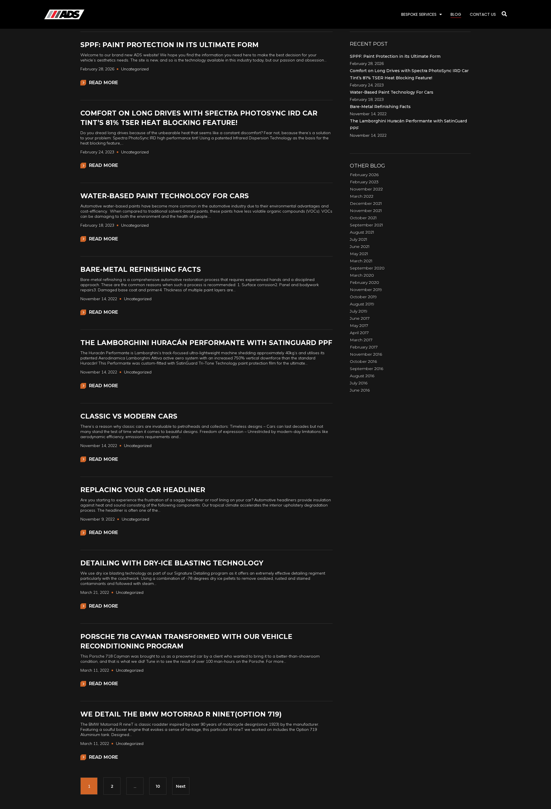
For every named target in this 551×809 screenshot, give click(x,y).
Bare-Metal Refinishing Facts (140, 269)
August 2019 (362, 304)
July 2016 (358, 383)
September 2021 (366, 225)
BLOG (456, 14)
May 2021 (359, 253)
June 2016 (360, 390)
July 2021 (358, 239)
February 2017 (364, 347)
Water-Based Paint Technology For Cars (164, 196)
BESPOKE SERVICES (418, 14)
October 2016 (363, 361)
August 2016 (362, 375)
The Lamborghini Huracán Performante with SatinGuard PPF (206, 343)
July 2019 (358, 311)
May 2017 (359, 325)
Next (181, 786)
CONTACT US (483, 14)
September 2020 (367, 268)
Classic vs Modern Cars (128, 416)
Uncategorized (135, 69)
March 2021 (361, 260)
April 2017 (359, 332)
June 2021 (360, 246)
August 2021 (362, 232)
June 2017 (360, 318)
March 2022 (361, 196)
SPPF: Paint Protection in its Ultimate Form (169, 45)
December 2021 (366, 203)
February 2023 (364, 181)
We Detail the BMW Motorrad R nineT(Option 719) (181, 714)
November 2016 (366, 354)
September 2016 (366, 368)
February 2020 (364, 282)
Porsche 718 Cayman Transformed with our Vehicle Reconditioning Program (186, 641)
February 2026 (364, 174)
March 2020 (362, 275)
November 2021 (366, 210)
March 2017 (361, 339)
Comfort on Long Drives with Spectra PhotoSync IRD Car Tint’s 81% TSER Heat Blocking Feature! (198, 118)
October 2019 (363, 296)
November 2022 (366, 189)
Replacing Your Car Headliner (142, 490)
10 (158, 786)
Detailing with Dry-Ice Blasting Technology (171, 563)
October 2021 (363, 217)
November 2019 (366, 289)
